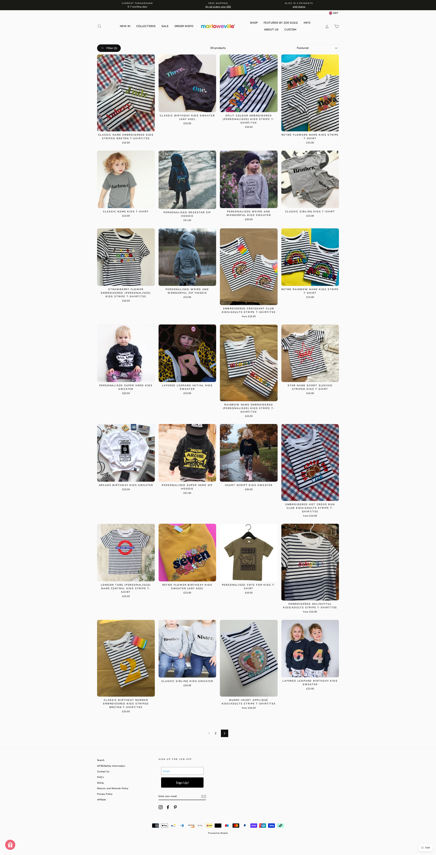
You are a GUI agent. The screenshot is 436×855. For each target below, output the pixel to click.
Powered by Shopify (218, 833)
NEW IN (125, 26)
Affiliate (101, 799)
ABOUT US (271, 29)
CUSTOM (290, 29)
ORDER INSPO (183, 26)
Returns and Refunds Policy (112, 788)
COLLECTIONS (145, 26)
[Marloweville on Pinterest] (175, 807)
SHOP (254, 23)
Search (100, 760)
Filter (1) (111, 48)
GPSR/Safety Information (111, 766)
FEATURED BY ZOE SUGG (281, 23)
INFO (307, 23)
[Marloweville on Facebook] (168, 807)
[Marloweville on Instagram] (161, 807)
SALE (165, 26)
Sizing (100, 782)
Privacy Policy (105, 794)
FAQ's (100, 777)
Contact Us (103, 771)
